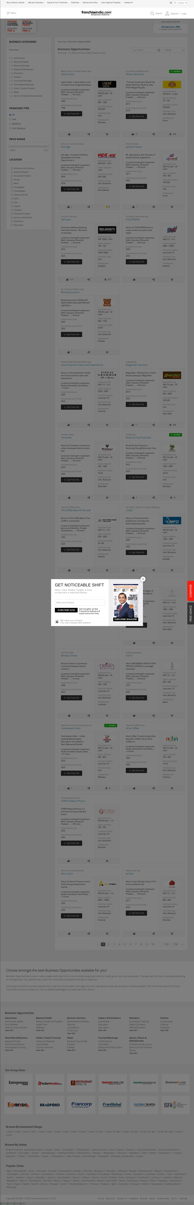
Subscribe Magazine (125, 619)
